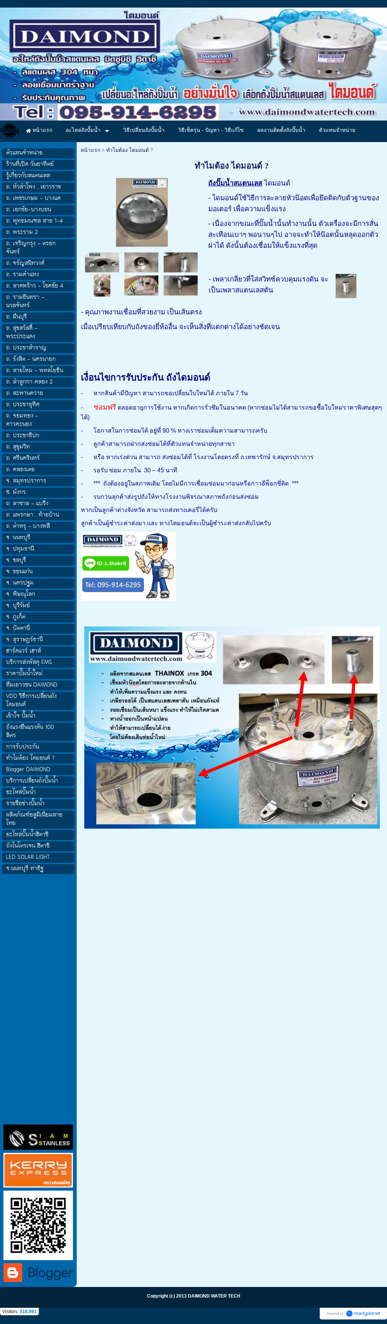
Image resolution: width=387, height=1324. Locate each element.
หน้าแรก (90, 150)
